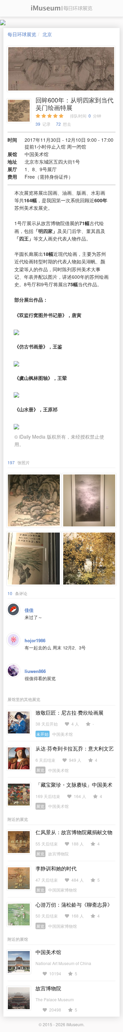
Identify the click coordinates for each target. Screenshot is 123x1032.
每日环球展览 (22, 34)
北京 (47, 34)
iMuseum (74, 1024)
